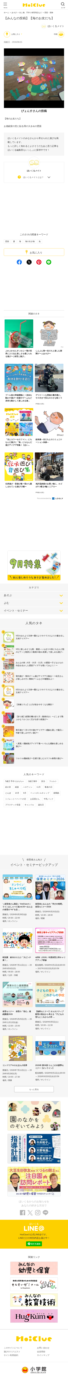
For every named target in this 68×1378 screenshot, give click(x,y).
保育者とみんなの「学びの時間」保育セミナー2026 (49, 905)
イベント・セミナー (16, 610)
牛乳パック (48, 799)
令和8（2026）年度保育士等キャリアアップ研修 (50, 958)
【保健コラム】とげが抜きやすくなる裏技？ (35, 704)
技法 (43, 781)
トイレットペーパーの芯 (15, 799)
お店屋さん (35, 799)
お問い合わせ (43, 1348)
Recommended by (44, 498)
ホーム (6, 12)
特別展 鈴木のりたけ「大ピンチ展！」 (17, 958)
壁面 (7, 241)
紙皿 (17, 787)
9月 (24, 793)
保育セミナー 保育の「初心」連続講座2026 (17, 1012)
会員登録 (41, 1351)
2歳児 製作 (32, 781)
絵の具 (8, 787)
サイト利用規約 (11, 1355)
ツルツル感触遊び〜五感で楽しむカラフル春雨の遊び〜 (39, 758)
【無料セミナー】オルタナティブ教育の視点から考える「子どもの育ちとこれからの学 (49, 1014)
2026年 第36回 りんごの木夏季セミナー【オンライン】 (49, 1066)
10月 (17, 793)
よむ (6, 602)
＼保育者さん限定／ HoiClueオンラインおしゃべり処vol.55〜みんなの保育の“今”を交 (18, 907)
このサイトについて (13, 1348)
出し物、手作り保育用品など (30, 12)
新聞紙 (56, 793)
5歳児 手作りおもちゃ (14, 781)
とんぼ (8, 793)
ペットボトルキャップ (39, 793)
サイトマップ (43, 1355)
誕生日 (41, 805)
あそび (14, 12)
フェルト (53, 781)
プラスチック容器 (12, 805)
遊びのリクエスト (12, 1351)
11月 (39, 787)
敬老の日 (48, 787)
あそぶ (8, 595)
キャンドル (29, 805)
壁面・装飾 (48, 12)
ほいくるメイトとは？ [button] (33, 177)
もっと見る (34, 1089)
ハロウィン (27, 787)
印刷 (55, 34)
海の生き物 (30, 241)
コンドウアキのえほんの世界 (15, 1065)
